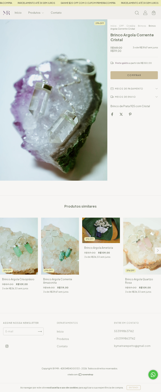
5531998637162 (124, 331)
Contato (56, 12)
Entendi (133, 388)
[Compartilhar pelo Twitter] (121, 114)
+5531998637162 (124, 338)
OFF (121, 26)
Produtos (34, 12)
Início (18, 12)
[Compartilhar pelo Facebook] (112, 114)
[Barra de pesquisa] (137, 13)
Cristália (130, 26)
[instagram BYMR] (7, 346)
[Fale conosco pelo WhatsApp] (153, 374)
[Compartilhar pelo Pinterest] (130, 114)
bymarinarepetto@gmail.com (132, 345)
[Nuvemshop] (81, 375)
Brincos (142, 26)
